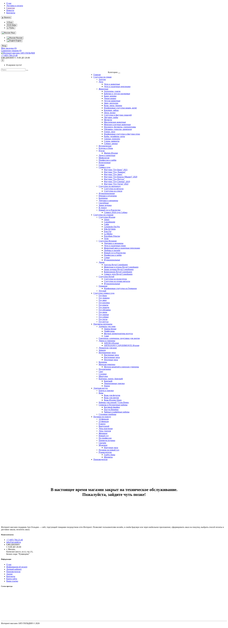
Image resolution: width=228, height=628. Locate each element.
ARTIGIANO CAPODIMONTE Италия (121, 345)
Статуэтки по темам (102, 77)
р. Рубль (10, 28)
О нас (8, 3)
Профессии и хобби (107, 160)
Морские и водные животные (117, 124)
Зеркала (102, 350)
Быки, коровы (110, 96)
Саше (106, 336)
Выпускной (104, 426)
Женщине (103, 433)
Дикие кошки (110, 98)
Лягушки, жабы (111, 117)
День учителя (105, 431)
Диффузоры (109, 331)
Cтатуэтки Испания (108, 241)
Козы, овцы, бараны (113, 105)
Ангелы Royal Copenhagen (116, 265)
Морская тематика (107, 364)
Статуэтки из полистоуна (115, 279)
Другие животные (112, 101)
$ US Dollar (11, 25)
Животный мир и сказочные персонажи (122, 248)
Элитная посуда (100, 388)
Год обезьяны (105, 310)
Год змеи (103, 300)
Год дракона (104, 298)
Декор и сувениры (107, 341)
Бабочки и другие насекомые (117, 94)
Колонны (103, 362)
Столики (103, 374)
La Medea (108, 234)
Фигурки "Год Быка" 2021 (116, 170)
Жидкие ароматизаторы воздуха (118, 333)
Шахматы (108, 457)
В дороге (103, 208)
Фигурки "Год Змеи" (113, 174)
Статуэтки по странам (103, 215)
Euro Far (107, 231)
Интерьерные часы (107, 352)
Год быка (103, 295)
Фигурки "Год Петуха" (114, 179)
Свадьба (102, 443)
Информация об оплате (16, 567)
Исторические (105, 146)
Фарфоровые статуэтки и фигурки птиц (122, 134)
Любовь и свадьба (112, 250)
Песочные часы (111, 360)
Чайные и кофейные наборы (116, 412)
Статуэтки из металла (114, 189)
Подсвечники (105, 369)
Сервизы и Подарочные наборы (113, 405)
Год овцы (103, 312)
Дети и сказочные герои (115, 246)
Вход (4, 46)
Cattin (106, 224)
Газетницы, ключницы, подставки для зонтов (119, 338)
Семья (101, 165)
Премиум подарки (107, 440)
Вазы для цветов (111, 398)
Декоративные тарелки (114, 383)
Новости (10, 10)
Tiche (106, 238)
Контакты (10, 13)
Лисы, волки (109, 113)
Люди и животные (107, 155)
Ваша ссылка (12, 581)
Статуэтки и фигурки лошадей (118, 115)
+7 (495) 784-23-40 (9, 55)
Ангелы (102, 79)
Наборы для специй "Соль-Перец (114, 402)
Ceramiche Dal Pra (112, 227)
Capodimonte (109, 222)
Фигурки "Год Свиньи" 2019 (117, 181)
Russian (19, 38)
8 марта (102, 424)
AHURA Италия (111, 343)
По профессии (105, 438)
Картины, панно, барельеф (111, 379)
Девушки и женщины (108, 200)
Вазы (101, 393)
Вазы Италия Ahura (113, 400)
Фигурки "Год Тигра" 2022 (116, 184)
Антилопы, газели (112, 91)
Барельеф (108, 381)
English (18, 41)
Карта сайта (11, 579)
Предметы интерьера (102, 324)
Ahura (106, 219)
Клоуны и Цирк (106, 148)
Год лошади (104, 307)
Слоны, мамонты (111, 141)
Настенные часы (111, 355)
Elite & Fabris (110, 229)
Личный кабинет (14, 569)
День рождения (106, 428)
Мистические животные (115, 122)
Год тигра (103, 319)
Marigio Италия (111, 153)
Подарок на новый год (109, 450)
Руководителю (105, 452)
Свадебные (104, 203)
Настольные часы (112, 357)
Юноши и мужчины (108, 196)
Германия (103, 286)
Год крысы (103, 305)
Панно (107, 386)
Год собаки (104, 317)
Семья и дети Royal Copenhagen (118, 274)
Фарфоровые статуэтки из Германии (120, 288)
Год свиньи (104, 314)
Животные (103, 89)
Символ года (104, 167)
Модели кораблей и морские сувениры (121, 367)
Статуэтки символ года (103, 293)
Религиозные (105, 162)
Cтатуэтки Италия (107, 217)
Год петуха (103, 322)
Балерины (103, 198)
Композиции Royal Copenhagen (118, 272)
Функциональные (107, 193)
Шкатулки (103, 376)
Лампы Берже (110, 329)
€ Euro (9, 22)
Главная (97, 75)
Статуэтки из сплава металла (117, 281)
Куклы (102, 151)
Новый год (104, 436)
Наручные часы (111, 447)
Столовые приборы (107, 414)
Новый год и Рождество (109, 210)
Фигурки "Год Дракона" (115, 172)
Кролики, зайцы (111, 110)
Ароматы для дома (107, 326)
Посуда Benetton (111, 409)
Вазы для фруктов (112, 395)
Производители (100, 459)
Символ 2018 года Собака (115, 212)
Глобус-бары (109, 455)
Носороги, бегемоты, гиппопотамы (120, 127)
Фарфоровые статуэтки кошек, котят (120, 108)
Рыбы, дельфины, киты (114, 136)
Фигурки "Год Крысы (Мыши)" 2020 (120, 177)
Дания (101, 262)
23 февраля (104, 421)
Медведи (108, 120)
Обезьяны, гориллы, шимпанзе (118, 129)
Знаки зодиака (105, 205)
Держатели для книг (108, 348)
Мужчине (103, 445)
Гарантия (10, 8)
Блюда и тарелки (106, 390)
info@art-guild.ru (13, 542)
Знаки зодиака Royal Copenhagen (119, 269)
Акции (9, 574)
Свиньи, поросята (112, 139)
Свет (101, 371)
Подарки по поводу (102, 417)
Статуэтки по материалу (110, 186)
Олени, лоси (109, 132)
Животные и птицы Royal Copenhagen (121, 267)
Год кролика (104, 303)
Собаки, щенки (111, 143)
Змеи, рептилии (111, 103)
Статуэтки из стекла (113, 191)
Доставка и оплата (14, 5)
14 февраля (104, 419)
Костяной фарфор (112, 407)
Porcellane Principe (112, 236)
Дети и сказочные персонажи (117, 86)
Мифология (104, 158)
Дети (101, 82)
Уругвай (102, 291)
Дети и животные (112, 84)
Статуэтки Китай (106, 276)
